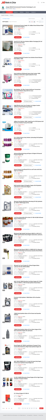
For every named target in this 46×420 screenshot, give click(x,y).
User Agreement (29, 415)
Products (10, 12)
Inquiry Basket (26, 37)
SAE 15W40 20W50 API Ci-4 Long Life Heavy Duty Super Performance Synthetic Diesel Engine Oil (27, 362)
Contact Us (33, 12)
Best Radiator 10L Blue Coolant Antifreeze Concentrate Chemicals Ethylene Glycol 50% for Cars (27, 90)
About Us (15, 12)
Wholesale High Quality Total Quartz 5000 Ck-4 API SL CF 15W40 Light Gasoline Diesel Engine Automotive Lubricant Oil (28, 235)
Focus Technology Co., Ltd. (15, 415)
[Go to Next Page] (42, 22)
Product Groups (6, 18)
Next (41, 408)
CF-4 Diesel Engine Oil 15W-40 (21, 393)
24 (6, 408)
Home (3, 12)
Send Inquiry (18, 37)
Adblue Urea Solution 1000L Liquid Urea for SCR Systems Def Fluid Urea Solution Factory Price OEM (28, 122)
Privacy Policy (41, 415)
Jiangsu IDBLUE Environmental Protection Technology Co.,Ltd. (21, 7)
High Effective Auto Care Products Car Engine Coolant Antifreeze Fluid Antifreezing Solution (27, 106)
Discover (27, 12)
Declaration (35, 415)
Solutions (21, 12)
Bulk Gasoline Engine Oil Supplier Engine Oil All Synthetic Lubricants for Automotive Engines (27, 186)
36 (9, 408)
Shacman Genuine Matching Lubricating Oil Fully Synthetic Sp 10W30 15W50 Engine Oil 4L (28, 202)
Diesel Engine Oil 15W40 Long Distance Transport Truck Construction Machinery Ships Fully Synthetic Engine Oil (27, 346)
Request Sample (29, 101)
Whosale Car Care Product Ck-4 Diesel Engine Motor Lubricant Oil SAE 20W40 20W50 (26, 266)
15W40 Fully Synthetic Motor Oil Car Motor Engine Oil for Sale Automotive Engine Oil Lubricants (27, 330)
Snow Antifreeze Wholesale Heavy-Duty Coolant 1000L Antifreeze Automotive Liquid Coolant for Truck (27, 74)
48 (11, 408)
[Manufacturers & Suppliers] (8, 2)
